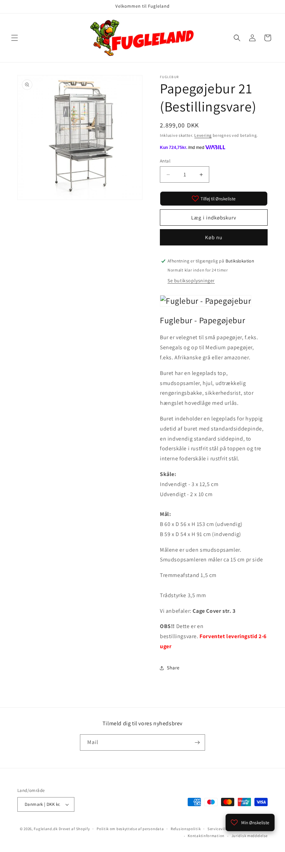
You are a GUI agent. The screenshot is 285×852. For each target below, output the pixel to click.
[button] (14, 37)
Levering (203, 135)
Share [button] (173, 668)
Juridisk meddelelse (249, 835)
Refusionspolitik (186, 828)
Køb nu (213, 237)
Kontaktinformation (206, 835)
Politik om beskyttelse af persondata (130, 828)
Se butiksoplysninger (191, 280)
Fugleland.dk (45, 828)
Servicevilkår (219, 828)
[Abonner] (197, 742)
